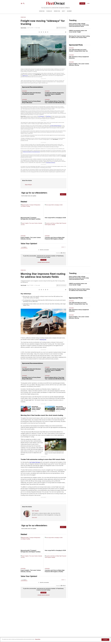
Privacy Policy (37, 639)
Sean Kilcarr (23, 27)
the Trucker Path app (34, 454)
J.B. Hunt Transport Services (55, 121)
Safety (63, 11)
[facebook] (39, 32)
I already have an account (43, 254)
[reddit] (45, 32)
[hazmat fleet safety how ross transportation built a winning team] (26, 400)
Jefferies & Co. (25, 75)
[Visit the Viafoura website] (63, 244)
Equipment (69, 11)
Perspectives (57, 11)
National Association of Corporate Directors (31, 145)
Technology (49, 11)
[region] (43, 242)
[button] (21, 3)
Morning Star (43, 331)
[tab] (24, 239)
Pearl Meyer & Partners (50, 156)
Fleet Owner (48, 114)
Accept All (105, 639)
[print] (65, 32)
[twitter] (43, 32)
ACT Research (41, 114)
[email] (47, 32)
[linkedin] (41, 32)
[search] (24, 3)
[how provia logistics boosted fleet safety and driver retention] (50, 400)
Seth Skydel (23, 277)
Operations (41, 11)
